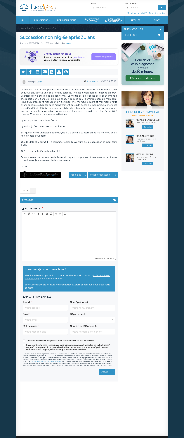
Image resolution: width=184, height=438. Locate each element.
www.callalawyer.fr (142, 115)
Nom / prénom (78, 302)
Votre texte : (33, 208)
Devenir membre (157, 13)
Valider (104, 372)
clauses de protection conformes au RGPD (46, 361)
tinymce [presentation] (110, 258)
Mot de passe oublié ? (137, 13)
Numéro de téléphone (82, 326)
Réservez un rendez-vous (142, 78)
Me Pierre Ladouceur (147, 120)
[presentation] (24, 213)
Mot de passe (130, 3)
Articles (135, 20)
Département (77, 314)
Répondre (76, 175)
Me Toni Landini (144, 154)
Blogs (157, 20)
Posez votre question (92, 20)
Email (93, 3)
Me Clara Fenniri (145, 136)
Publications (41, 20)
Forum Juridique (67, 20)
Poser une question (103, 57)
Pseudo (27, 302)
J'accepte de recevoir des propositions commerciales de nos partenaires (60, 341)
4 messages (92, 81)
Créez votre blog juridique (113, 20)
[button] (24, 213)
